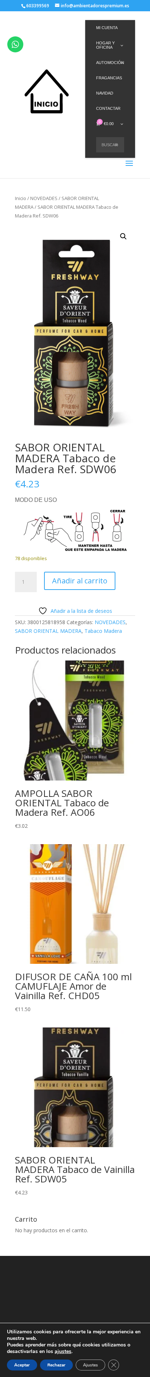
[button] (123, 236)
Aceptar (22, 1365)
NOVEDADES (44, 198)
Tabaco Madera (103, 630)
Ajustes (90, 1365)
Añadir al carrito (79, 581)
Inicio (20, 198)
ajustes (63, 1351)
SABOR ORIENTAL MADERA (48, 630)
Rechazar (56, 1365)
